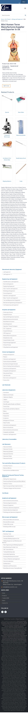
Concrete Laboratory (8, 561)
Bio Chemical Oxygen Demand (10, 363)
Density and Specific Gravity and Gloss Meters (14, 481)
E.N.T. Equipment (7, 328)
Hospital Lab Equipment (8, 309)
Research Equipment (8, 505)
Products (4, 595)
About (23, 1)
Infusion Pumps (7, 345)
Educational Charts (8, 373)
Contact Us (5, 603)
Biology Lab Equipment (17, 19)
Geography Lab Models (8, 432)
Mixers (5, 411)
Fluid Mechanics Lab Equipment (10, 281)
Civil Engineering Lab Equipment (10, 305)
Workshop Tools (7, 534)
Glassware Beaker (7, 446)
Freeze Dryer (6, 406)
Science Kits (6, 380)
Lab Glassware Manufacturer (14, 638)
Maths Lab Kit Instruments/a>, (14, 636)
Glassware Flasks (7, 456)
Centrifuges (6, 401)
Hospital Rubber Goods (8, 340)
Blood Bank (6, 413)
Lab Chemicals (6, 375)
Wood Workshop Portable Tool (10, 547)
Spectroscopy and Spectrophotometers (13, 486)
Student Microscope (8, 524)
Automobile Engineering (9, 554)
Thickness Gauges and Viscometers (12, 488)
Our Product (8, 19)
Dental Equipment (7, 324)
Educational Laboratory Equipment (12, 269)
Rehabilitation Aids (7, 338)
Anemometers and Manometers (11, 470)
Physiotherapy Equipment (9, 342)
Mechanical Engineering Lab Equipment (12, 302)
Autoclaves (6, 392)
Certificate (5, 493)
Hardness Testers (7, 483)
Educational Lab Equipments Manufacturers (10, 635)
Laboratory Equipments (8, 390)
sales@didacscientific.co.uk (10, 587)
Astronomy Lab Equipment (9, 368)
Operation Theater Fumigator (10, 326)
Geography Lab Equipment (9, 370)
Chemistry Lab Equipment (9, 359)
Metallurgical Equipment (9, 291)
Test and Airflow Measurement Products (13, 463)
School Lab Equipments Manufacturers (16, 634)
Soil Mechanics (7, 563)
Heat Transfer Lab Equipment (10, 288)
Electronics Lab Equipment (9, 377)
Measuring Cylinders (8, 451)
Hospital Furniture (7, 314)
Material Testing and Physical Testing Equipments (13, 475)
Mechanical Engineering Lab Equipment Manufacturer (13, 630)
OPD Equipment (7, 333)
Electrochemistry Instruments (10, 429)
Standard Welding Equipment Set (11, 538)
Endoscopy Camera (8, 312)
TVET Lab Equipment (8, 531)
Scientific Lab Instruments (12, 639)
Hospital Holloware (7, 331)
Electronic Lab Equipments (14, 633)
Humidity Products (7, 465)
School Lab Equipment (8, 352)
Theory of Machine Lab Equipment (11, 559)
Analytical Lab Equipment (9, 498)
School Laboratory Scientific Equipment (15, 622)
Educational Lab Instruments (19, 642)
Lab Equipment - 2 (7, 274)
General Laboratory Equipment (10, 510)
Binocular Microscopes (8, 522)
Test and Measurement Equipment (11, 300)
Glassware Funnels (7, 449)
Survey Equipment (7, 293)
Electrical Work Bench (8, 536)
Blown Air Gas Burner (8, 427)
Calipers (5, 399)
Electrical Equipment (8, 284)
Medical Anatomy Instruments (10, 319)
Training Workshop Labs (9, 552)
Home (2, 19)
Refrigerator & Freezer (8, 420)
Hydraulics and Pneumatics (10, 566)
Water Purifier (6, 422)
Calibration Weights (8, 397)
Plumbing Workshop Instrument (11, 556)
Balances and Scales (8, 394)
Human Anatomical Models (9, 361)
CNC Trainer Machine (8, 549)
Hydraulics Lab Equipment (9, 295)
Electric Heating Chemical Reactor (11, 366)
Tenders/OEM (5, 598)
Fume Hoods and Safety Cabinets (11, 408)
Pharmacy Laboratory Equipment (11, 507)
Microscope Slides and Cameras (11, 519)
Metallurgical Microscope (9, 526)
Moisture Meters (7, 468)
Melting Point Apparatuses (9, 479)
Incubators (6, 418)
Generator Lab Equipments (9, 434)
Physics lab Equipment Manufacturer (16, 627)
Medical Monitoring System (10, 335)
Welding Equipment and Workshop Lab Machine (12, 541)
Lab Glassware (6, 444)
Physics (5, 356)
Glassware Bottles (7, 458)
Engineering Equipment (8, 286)
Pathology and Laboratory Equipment (12, 512)
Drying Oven (6, 415)
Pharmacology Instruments (10, 503)
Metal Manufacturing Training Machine (12, 568)
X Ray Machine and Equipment (10, 347)
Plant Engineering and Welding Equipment (13, 544)
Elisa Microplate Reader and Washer (12, 404)
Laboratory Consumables (9, 439)
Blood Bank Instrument (8, 321)
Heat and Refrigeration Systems (11, 316)
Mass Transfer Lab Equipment (10, 298)
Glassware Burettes (8, 453)
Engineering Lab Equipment (9, 279)
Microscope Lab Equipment (9, 517)
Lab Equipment (7, 272)
